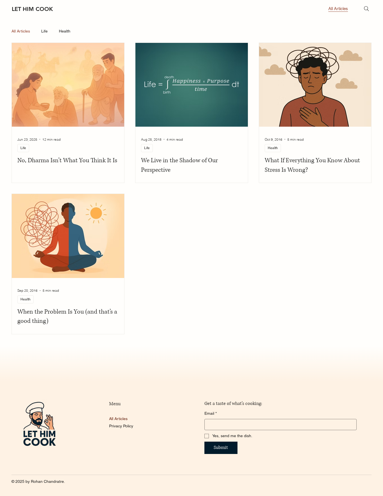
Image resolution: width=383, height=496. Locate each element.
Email (210, 413)
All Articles (20, 31)
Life (44, 31)
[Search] (366, 9)
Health (64, 31)
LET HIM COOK (32, 9)
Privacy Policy (121, 426)
